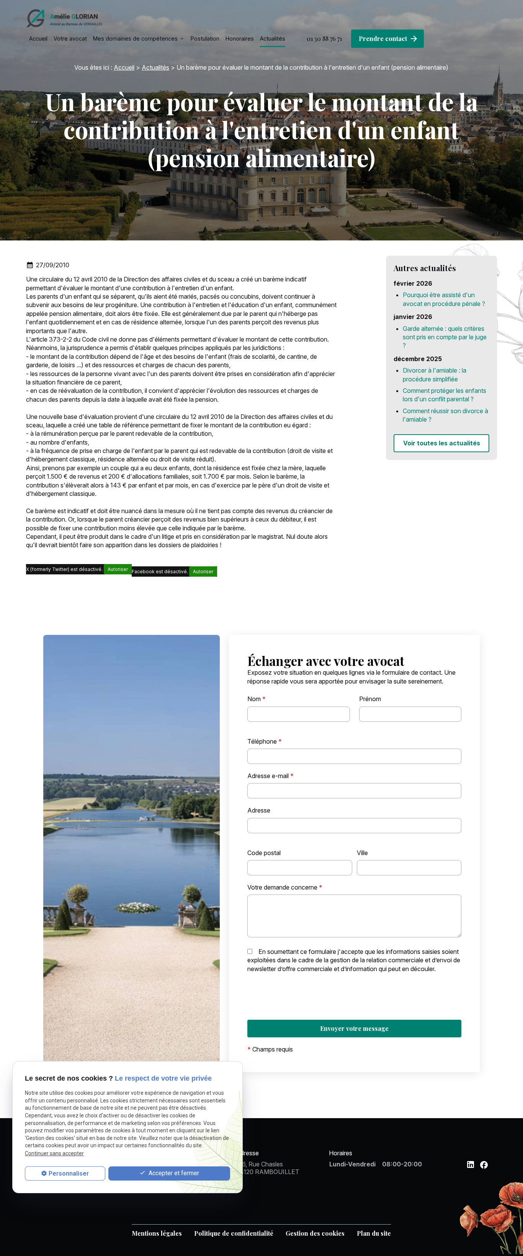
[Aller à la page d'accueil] (64, 18)
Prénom (370, 699)
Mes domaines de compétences (135, 38)
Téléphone (264, 741)
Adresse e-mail (270, 776)
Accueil (38, 38)
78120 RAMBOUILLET (267, 1168)
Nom (256, 699)
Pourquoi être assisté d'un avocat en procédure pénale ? (444, 299)
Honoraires (240, 38)
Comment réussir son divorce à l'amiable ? (445, 415)
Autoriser (118, 569)
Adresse (258, 810)
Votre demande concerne (284, 887)
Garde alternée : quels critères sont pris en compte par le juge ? (445, 337)
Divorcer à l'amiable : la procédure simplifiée (434, 374)
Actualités (272, 38)
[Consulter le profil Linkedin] (470, 1164)
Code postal (264, 853)
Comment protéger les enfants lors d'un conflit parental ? (444, 395)
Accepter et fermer (173, 1173)
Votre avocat (70, 38)
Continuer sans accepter (54, 1153)
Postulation (205, 38)
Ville (362, 853)
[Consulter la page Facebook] (484, 1165)
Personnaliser (69, 1173)
